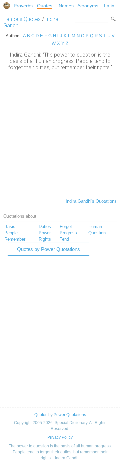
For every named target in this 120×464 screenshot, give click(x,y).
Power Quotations (70, 414)
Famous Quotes (22, 19)
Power (45, 232)
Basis (9, 226)
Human (95, 226)
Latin (109, 5)
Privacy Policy (60, 437)
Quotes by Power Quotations (48, 249)
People (11, 232)
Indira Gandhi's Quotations (91, 201)
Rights (45, 239)
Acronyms (87, 5)
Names (66, 5)
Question (97, 232)
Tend (64, 239)
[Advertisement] (60, 134)
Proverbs (23, 5)
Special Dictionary (6, 5)
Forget (66, 226)
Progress (68, 232)
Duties (45, 226)
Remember (14, 239)
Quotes (44, 5)
